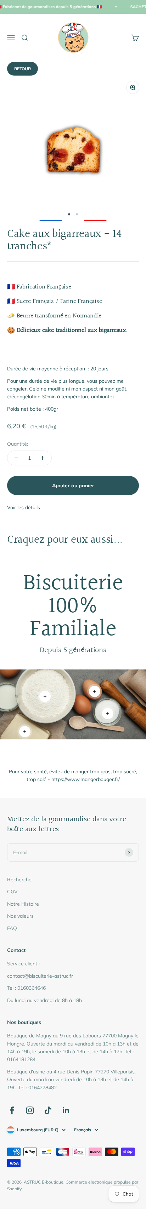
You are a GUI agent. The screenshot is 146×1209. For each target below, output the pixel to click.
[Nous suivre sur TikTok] (48, 1110)
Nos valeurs (20, 916)
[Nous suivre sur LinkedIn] (66, 1110)
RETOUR (22, 68)
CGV (12, 891)
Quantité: (17, 444)
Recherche (19, 879)
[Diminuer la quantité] (16, 458)
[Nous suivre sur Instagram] (30, 1110)
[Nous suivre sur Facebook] (12, 1110)
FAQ (12, 928)
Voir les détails (23, 507)
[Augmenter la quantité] (42, 458)
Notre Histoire (23, 904)
